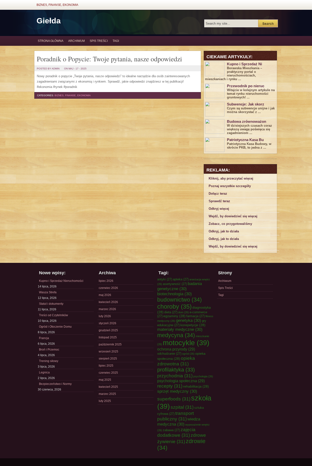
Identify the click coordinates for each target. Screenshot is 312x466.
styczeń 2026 (107, 323)
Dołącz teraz (218, 193)
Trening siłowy (48, 361)
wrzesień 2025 (108, 351)
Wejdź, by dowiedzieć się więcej (233, 216)
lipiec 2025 (106, 365)
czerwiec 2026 (108, 288)
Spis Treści (99, 41)
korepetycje (192, 325)
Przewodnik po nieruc (245, 86)
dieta (170, 312)
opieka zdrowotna (176, 360)
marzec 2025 (107, 394)
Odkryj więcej (219, 208)
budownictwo (179, 299)
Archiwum (76, 41)
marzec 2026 (107, 309)
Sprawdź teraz (219, 201)
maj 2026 (105, 295)
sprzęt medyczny (177, 391)
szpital (182, 407)
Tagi (116, 41)
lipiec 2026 (106, 281)
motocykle (186, 343)
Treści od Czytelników (53, 315)
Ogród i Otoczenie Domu (55, 326)
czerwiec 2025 (108, 372)
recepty (169, 386)
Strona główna (50, 41)
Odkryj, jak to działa (224, 231)
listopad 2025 (108, 337)
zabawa (171, 430)
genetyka (188, 320)
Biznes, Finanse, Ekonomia (57, 5)
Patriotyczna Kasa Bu (245, 140)
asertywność (175, 284)
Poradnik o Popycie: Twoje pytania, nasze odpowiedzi (109, 58)
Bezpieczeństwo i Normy (55, 384)
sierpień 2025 (108, 358)
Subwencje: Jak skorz (245, 104)
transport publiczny (175, 415)
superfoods (173, 398)
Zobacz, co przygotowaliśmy (230, 224)
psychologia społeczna (181, 381)
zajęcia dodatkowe (176, 432)
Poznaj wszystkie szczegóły (230, 186)
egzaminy (174, 316)
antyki (164, 279)
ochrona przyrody (176, 349)
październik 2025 (110, 344)
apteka (181, 279)
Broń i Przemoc (49, 349)
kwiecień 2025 (108, 387)
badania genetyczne (179, 286)
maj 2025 (105, 379)
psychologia (203, 376)
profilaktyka (176, 370)
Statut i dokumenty (51, 303)
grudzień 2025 (108, 330)
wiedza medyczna (178, 422)
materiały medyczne (180, 329)
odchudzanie (169, 353)
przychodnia (175, 375)
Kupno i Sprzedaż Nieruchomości (61, 281)
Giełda (49, 20)
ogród (188, 353)
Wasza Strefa (48, 292)
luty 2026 (105, 316)
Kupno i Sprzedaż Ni (244, 64)
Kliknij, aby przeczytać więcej (231, 178)
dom (183, 312)
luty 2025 (105, 401)
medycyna (176, 335)
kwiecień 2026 (108, 302)
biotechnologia (174, 293)
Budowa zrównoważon (246, 121)
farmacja (195, 316)
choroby (174, 306)
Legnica (44, 372)
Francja (44, 338)
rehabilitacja (196, 386)
